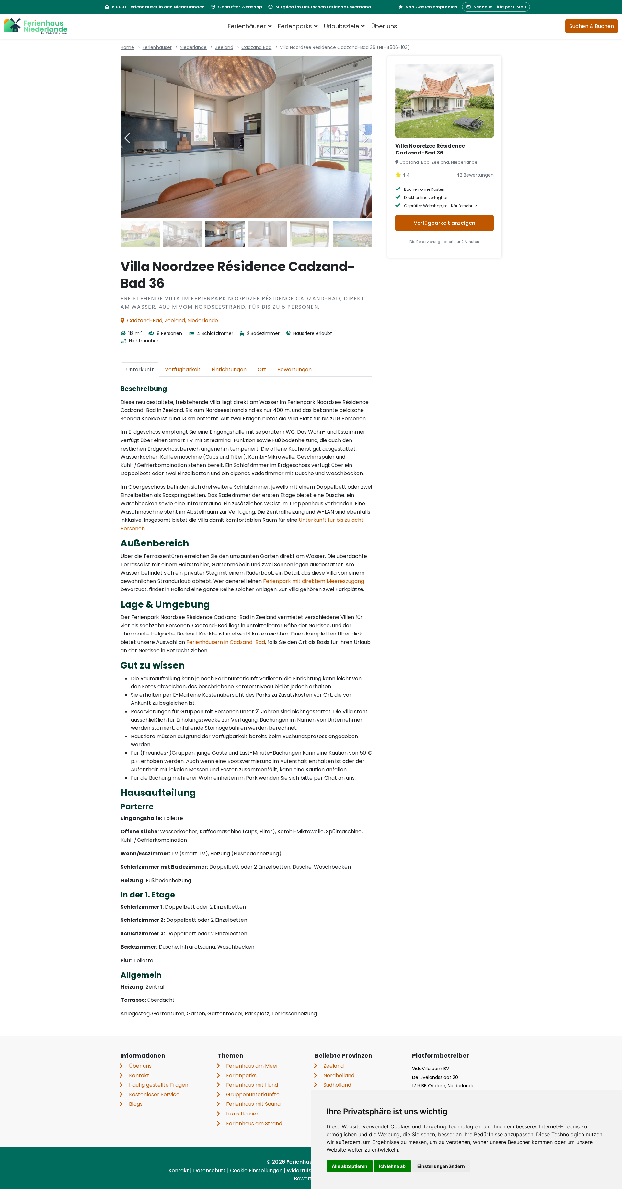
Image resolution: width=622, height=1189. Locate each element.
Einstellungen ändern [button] (441, 1166)
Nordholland (338, 1075)
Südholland (337, 1085)
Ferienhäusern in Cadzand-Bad (225, 642)
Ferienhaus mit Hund (252, 1085)
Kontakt (139, 1075)
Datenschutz (210, 1170)
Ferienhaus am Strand (254, 1123)
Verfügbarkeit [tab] (183, 369)
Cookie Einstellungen (257, 1170)
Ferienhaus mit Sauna (253, 1104)
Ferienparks (241, 1075)
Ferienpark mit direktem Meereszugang (313, 581)
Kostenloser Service (154, 1094)
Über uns (384, 26)
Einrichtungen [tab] (229, 369)
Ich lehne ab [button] (392, 1166)
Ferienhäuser (157, 47)
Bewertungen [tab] (294, 369)
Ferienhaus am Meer (252, 1065)
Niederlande (193, 47)
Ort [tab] (262, 369)
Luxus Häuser (242, 1113)
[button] (365, 138)
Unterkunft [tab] (140, 369)
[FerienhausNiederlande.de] (35, 26)
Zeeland (224, 47)
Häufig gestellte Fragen (158, 1085)
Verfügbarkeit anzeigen (444, 223)
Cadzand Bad (256, 47)
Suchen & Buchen (592, 26)
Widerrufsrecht (307, 1170)
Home (127, 47)
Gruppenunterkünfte (253, 1094)
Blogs (136, 1104)
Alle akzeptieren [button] (349, 1166)
